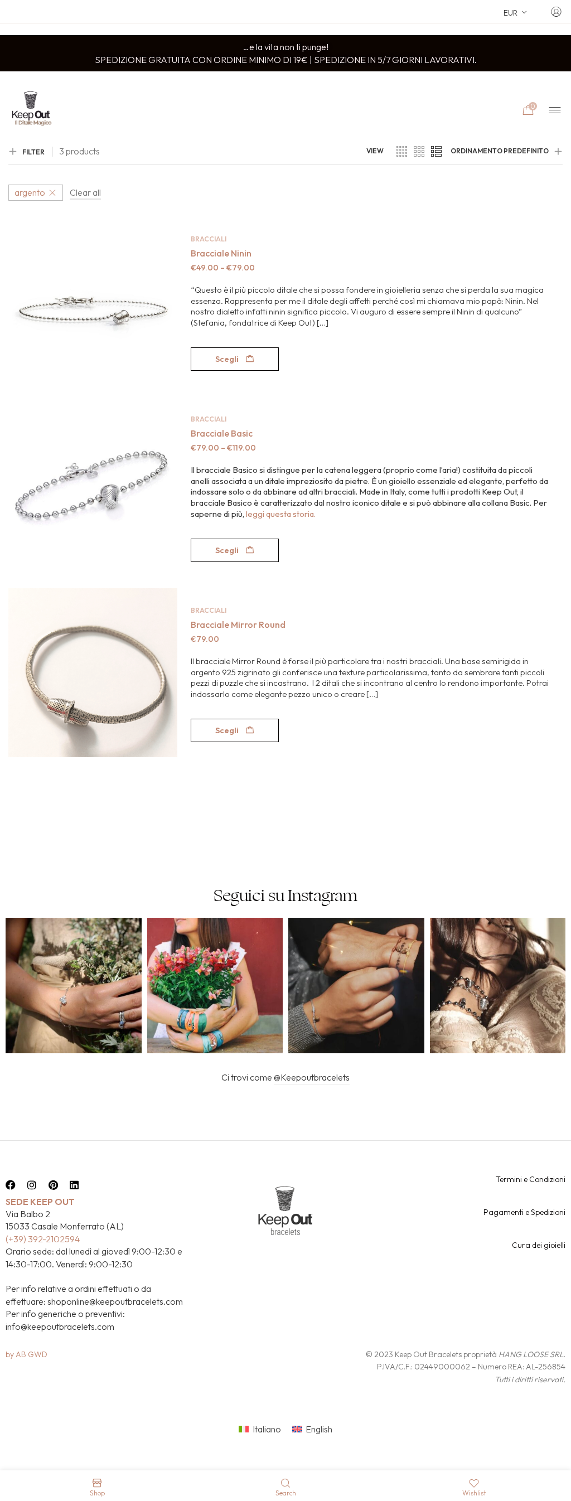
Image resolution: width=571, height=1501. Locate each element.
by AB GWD (26, 1354)
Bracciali (208, 239)
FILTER (33, 152)
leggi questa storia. (281, 514)
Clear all (85, 192)
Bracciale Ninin (221, 253)
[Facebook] (11, 1185)
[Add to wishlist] (165, 234)
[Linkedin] (74, 1185)
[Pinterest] (53, 1185)
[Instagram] (32, 1185)
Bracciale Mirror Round (238, 624)
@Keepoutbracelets (312, 1077)
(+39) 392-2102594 (43, 1239)
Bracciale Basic (222, 433)
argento (29, 192)
